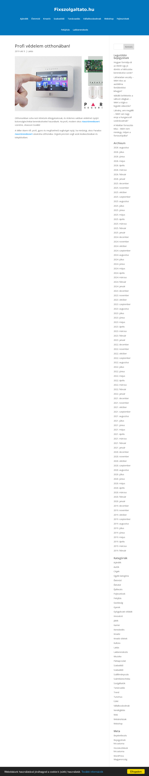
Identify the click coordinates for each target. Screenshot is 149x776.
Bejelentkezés (120, 735)
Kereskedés (119, 629)
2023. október (120, 299)
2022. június (119, 371)
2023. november (121, 295)
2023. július (119, 313)
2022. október (120, 353)
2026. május (119, 161)
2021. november (121, 402)
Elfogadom (136, 771)
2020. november (121, 456)
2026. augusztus (121, 147)
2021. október (120, 407)
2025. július (119, 205)
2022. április (119, 380)
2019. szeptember (122, 519)
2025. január (119, 232)
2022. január (119, 393)
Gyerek (117, 607)
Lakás (30, 51)
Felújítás (65, 29)
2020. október (120, 461)
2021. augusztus (121, 416)
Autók (116, 567)
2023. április (119, 326)
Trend (116, 692)
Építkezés (118, 589)
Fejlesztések (123, 18)
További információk (92, 771)
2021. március (120, 438)
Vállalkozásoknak (92, 18)
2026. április (119, 165)
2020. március (120, 492)
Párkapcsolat (120, 661)
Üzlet (116, 701)
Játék (116, 620)
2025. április (119, 219)
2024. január (119, 286)
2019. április (119, 541)
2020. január (119, 501)
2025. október (120, 192)
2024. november (121, 241)
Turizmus (118, 696)
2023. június (119, 317)
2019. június (119, 532)
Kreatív (46, 18)
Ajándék (24, 18)
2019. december (121, 505)
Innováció (118, 616)
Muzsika (117, 656)
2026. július (119, 152)
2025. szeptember (122, 196)
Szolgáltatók (119, 683)
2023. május (119, 322)
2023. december (121, 290)
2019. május (119, 537)
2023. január (119, 340)
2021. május (119, 429)
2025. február (120, 228)
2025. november (121, 187)
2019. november (121, 510)
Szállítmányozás (121, 674)
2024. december (121, 237)
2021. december (121, 398)
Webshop (109, 18)
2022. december (121, 344)
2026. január (119, 179)
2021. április (119, 434)
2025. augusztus (121, 201)
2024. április (119, 273)
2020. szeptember (122, 465)
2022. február (120, 389)
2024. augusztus (121, 255)
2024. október (120, 246)
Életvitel (117, 584)
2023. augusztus (121, 308)
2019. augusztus (121, 523)
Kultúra (117, 643)
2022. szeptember (122, 358)
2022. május (119, 376)
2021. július (119, 420)
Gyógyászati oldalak (123, 611)
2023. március (120, 331)
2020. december (121, 452)
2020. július (119, 474)
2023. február (120, 335)
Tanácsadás (74, 18)
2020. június (119, 478)
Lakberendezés (80, 29)
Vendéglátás (119, 710)
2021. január (119, 447)
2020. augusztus (121, 470)
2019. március (120, 546)
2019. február (120, 550)
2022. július (119, 367)
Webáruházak (120, 719)
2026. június (119, 156)
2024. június (119, 264)
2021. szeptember (122, 411)
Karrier (117, 625)
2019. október (120, 514)
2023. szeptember (122, 304)
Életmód (35, 18)
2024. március (120, 277)
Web (116, 714)
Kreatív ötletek (120, 638)
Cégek (116, 571)
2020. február (120, 496)
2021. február (120, 443)
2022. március (120, 384)
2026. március (120, 170)
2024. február (120, 281)
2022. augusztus (121, 362)
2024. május (119, 268)
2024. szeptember (122, 250)
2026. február (120, 174)
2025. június (119, 210)
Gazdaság (118, 602)
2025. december (121, 183)
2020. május (119, 483)
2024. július (119, 259)
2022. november (121, 349)
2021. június (119, 425)
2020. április (119, 488)
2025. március (120, 223)
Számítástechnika (122, 678)
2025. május (119, 214)
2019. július (119, 528)
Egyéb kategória (121, 575)
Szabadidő (59, 18)
